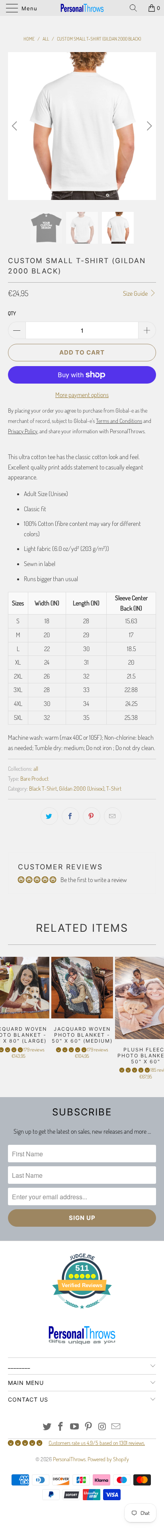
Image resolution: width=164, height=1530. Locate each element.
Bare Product (34, 778)
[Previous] (16, 126)
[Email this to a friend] (112, 816)
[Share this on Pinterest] (91, 816)
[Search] (136, 8)
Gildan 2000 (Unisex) (81, 788)
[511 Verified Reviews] (82, 1312)
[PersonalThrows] (82, 8)
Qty (12, 313)
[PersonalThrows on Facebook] (61, 1426)
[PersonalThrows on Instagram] (102, 1426)
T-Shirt (113, 788)
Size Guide (136, 293)
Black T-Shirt (43, 788)
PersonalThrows (69, 1459)
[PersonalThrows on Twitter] (47, 1426)
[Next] (148, 126)
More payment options (82, 395)
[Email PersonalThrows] (116, 1426)
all (35, 768)
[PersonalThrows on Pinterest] (89, 1426)
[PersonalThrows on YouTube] (75, 1426)
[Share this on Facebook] (70, 816)
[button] (71, 1049)
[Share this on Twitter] (49, 816)
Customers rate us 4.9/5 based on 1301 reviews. (97, 1442)
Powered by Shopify (108, 1459)
